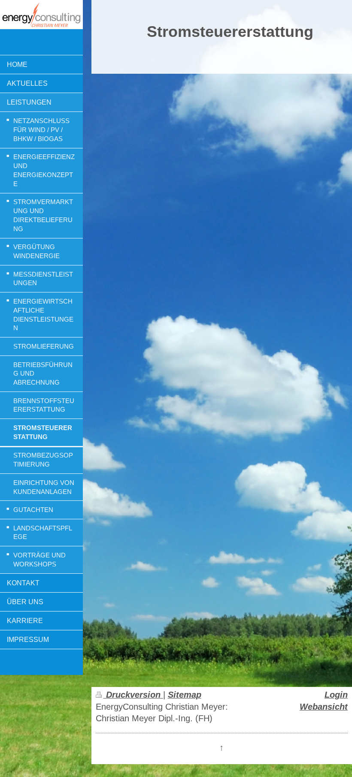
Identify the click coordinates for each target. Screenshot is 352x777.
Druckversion (133, 694)
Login (336, 694)
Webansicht (324, 706)
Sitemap (184, 694)
